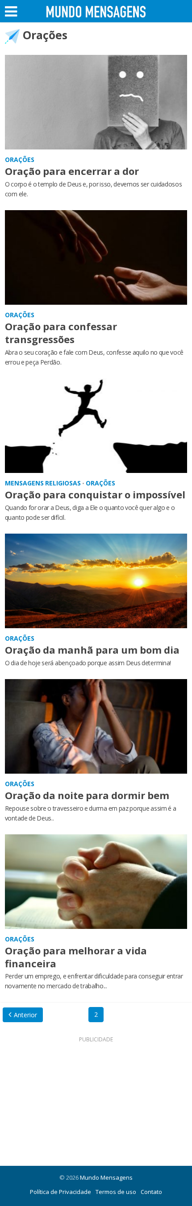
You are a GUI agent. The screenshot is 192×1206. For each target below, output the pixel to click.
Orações (19, 160)
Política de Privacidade (60, 1192)
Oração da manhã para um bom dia (92, 649)
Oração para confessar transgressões (61, 332)
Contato (151, 1192)
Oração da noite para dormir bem (87, 795)
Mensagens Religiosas (43, 483)
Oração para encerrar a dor (72, 171)
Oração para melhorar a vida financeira (76, 957)
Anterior (25, 1015)
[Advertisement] (96, 1101)
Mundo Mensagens (106, 1177)
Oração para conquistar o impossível (95, 494)
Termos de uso (116, 1192)
